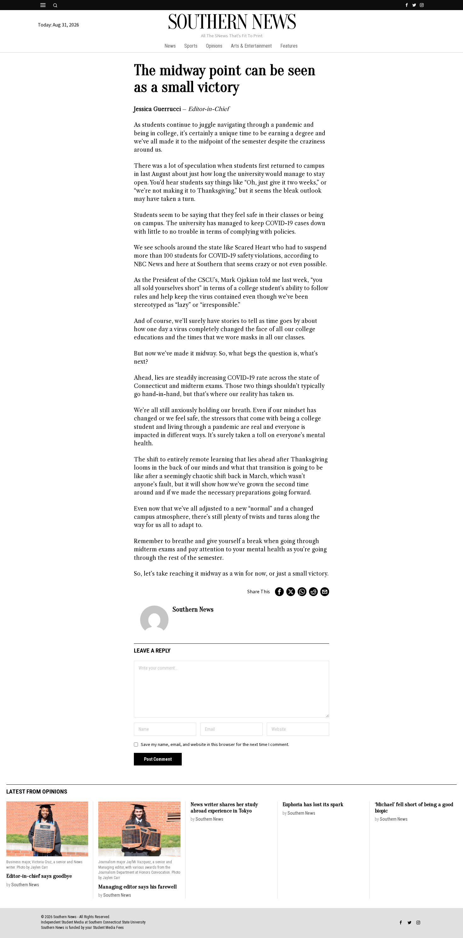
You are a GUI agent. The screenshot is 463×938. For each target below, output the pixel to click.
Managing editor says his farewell (137, 887)
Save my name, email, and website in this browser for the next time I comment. (215, 744)
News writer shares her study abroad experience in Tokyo (224, 807)
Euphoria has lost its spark (313, 804)
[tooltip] (406, 5)
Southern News (193, 609)
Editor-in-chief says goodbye (39, 876)
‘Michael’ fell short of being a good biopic (414, 807)
